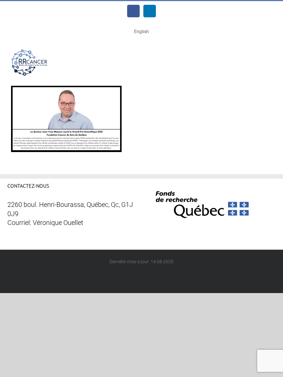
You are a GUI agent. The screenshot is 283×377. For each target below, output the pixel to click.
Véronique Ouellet (58, 222)
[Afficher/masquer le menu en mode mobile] (269, 54)
